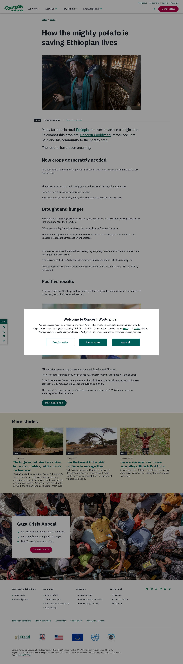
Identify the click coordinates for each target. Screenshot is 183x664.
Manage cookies (60, 342)
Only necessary (93, 342)
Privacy (126, 328)
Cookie (137, 328)
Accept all (125, 342)
